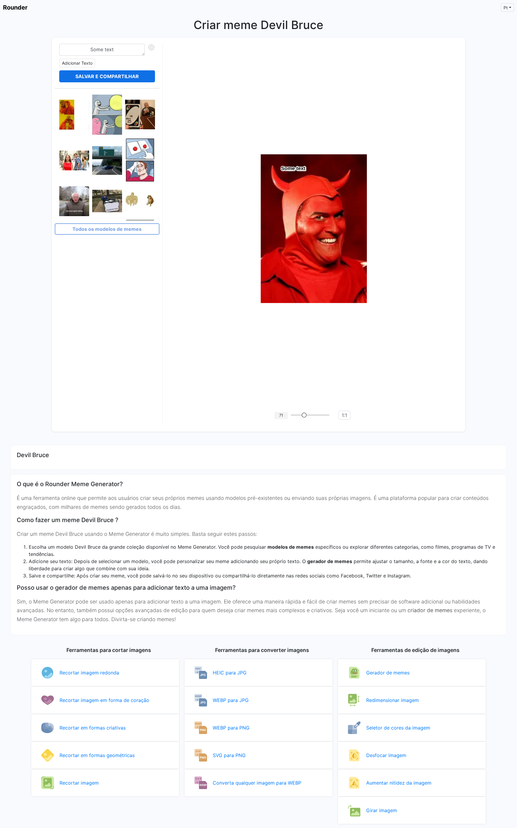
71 (281, 415)
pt (506, 7)
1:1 (344, 415)
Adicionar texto (77, 63)
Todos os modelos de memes (107, 229)
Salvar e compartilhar (107, 76)
